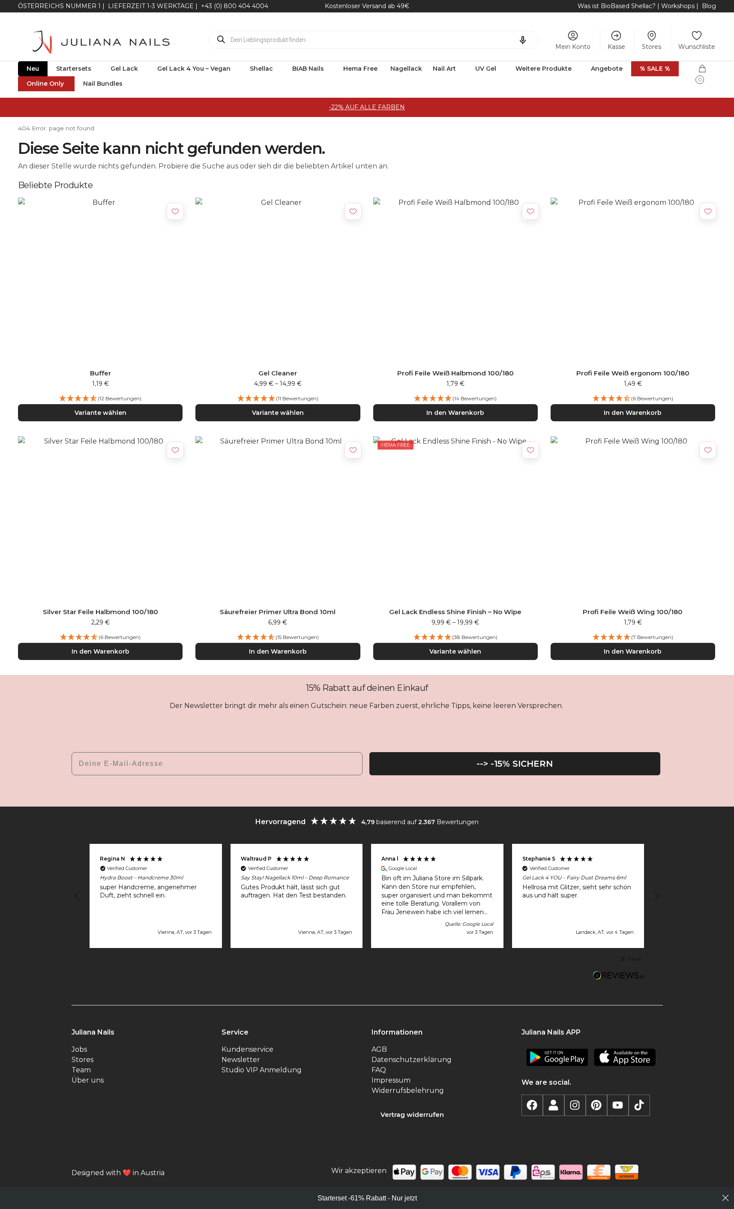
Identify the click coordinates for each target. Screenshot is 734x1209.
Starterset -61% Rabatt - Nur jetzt (367, 1198)
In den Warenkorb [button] (455, 413)
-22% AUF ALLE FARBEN (367, 107)
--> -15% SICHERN (514, 764)
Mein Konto (572, 47)
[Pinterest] (596, 1105)
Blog (709, 6)
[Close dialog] (725, 1198)
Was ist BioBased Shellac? (617, 6)
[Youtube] (618, 1105)
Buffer (100, 373)
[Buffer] (100, 280)
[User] (553, 1105)
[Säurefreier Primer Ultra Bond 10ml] (277, 518)
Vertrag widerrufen (412, 1114)
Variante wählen (100, 413)
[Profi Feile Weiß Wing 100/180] (633, 518)
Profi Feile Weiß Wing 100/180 (633, 612)
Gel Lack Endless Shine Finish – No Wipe (455, 612)
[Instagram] (575, 1105)
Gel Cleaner (277, 373)
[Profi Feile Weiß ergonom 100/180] (633, 280)
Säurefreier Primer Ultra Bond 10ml (278, 612)
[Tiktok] (639, 1105)
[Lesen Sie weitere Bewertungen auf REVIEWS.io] (618, 976)
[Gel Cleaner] (277, 280)
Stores (651, 47)
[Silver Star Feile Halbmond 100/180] (100, 518)
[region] (367, 896)
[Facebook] (532, 1105)
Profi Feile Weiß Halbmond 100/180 (455, 373)
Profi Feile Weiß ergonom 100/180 (632, 373)
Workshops (678, 6)
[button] (707, 71)
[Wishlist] (175, 211)
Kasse (616, 47)
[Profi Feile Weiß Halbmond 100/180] (455, 280)
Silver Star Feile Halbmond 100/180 (100, 612)
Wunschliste (696, 47)
